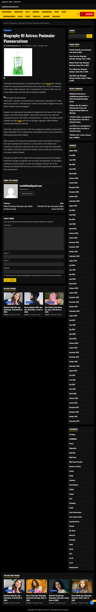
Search (72, 30)
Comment (8, 225)
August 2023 (73, 316)
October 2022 (73, 361)
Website (6, 268)
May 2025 (72, 219)
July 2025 (72, 210)
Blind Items (72, 457)
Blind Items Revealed (75, 462)
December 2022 (74, 352)
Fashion (71, 489)
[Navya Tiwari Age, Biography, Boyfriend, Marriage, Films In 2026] (36, 586)
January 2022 (73, 403)
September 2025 (74, 201)
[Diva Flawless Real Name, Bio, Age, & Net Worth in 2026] (54, 298)
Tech (70, 553)
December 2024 (74, 242)
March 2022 (72, 393)
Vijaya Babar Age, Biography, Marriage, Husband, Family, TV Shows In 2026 (80, 78)
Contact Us (36, 16)
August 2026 (73, 150)
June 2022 (72, 380)
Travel (57, 12)
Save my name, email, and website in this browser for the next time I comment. (33, 275)
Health (20, 16)
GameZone (46, 16)
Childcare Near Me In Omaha (78, 105)
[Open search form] (77, 14)
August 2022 (73, 371)
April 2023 (72, 334)
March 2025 (72, 228)
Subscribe (89, 14)
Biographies (18, 12)
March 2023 (72, 338)
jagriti (7, 314)
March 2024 (72, 283)
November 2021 (74, 412)
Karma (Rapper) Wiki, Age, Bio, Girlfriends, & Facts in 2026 (33, 309)
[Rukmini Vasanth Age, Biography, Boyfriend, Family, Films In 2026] (59, 586)
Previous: (18, 206)
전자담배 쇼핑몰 (75, 117)
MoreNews (55, 610)
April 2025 (72, 224)
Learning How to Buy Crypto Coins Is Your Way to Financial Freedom (81, 119)
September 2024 (74, 256)
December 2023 (74, 297)
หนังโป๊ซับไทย (74, 126)
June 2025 (72, 215)
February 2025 (73, 233)
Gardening (72, 503)
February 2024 (73, 288)
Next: (51, 206)
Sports (27, 16)
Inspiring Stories (9, 16)
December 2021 (74, 407)
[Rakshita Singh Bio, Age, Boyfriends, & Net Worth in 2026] (13, 298)
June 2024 (72, 270)
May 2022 (72, 384)
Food (70, 498)
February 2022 (73, 398)
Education (72, 480)
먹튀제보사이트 (74, 135)
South (71, 544)
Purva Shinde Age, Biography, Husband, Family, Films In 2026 (82, 597)
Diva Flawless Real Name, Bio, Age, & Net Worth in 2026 (53, 309)
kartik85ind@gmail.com (13, 46)
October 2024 (73, 251)
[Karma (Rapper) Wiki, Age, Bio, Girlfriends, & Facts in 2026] (33, 298)
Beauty (64, 12)
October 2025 (73, 196)
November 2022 (74, 357)
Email (6, 261)
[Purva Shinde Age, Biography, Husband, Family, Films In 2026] (82, 586)
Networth (36, 12)
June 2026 (72, 160)
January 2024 (73, 293)
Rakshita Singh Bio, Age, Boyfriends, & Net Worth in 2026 (13, 309)
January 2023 (73, 348)
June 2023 (72, 325)
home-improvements (75, 517)
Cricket (71, 471)
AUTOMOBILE (73, 439)
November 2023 (74, 302)
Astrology (72, 434)
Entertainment (7, 12)
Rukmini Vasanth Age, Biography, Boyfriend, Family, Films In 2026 (59, 597)
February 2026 (73, 178)
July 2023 (72, 320)
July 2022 (72, 375)
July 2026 (72, 155)
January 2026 (73, 183)
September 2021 (74, 421)
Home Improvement (75, 512)
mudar (30, 603)
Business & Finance (75, 466)
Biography (72, 453)
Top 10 (28, 12)
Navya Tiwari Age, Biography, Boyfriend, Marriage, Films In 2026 (36, 597)
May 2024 (72, 274)
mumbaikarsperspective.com (10, 7)
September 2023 (74, 311)
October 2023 (73, 306)
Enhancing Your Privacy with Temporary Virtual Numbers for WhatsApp (79, 110)
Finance (71, 494)
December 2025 (74, 187)
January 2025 (73, 238)
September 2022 (74, 366)
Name (6, 253)
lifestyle (71, 526)
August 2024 (73, 261)
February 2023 (73, 343)
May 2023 (72, 329)
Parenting (72, 540)
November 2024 (74, 247)
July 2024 (72, 265)
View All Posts (27, 193)
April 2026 (72, 169)
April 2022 (72, 389)
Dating (71, 476)
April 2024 (72, 279)
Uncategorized (47, 12)
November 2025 (74, 192)
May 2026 (72, 164)
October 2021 (73, 416)
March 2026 (72, 173)
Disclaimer (56, 16)
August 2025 (73, 206)
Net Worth (72, 531)
